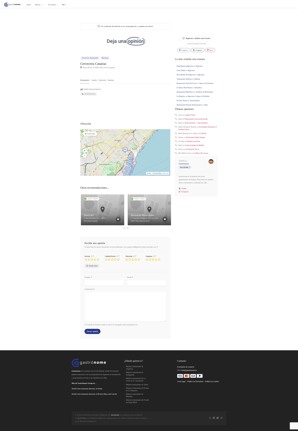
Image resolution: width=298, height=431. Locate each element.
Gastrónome (184, 163)
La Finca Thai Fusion (184, 88)
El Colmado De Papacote (186, 75)
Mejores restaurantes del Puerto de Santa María (137, 401)
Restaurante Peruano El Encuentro (189, 105)
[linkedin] (213, 418)
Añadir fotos (93, 266)
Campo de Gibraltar (202, 96)
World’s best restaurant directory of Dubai (87, 389)
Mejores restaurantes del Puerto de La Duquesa (137, 389)
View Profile (184, 167)
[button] (85, 151)
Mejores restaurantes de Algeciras (134, 367)
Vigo (206, 105)
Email (130, 277)
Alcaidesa (198, 88)
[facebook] (217, 418)
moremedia (115, 415)
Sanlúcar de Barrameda (204, 92)
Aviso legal (181, 381)
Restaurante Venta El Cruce (186, 83)
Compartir (184, 50)
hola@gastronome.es (189, 370)
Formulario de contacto (185, 367)
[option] (102, 209)
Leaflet (149, 173)
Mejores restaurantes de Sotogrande (134, 373)
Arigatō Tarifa (190, 115)
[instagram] (221, 418)
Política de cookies (212, 381)
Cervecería (85, 58)
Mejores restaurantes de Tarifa (137, 385)
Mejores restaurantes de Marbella (134, 395)
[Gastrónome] (12, 4)
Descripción (84, 80)
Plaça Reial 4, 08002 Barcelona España (98, 67)
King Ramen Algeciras (185, 66)
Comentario (90, 289)
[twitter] (209, 418)
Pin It (211, 50)
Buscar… (38, 5)
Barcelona (105, 58)
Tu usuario (52, 5)
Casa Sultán (181, 70)
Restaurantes (94, 58)
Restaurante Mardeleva (185, 92)
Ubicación (102, 80)
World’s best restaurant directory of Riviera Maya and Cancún (94, 394)
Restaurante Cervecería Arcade (196, 119)
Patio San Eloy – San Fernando (196, 123)
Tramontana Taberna (184, 79)
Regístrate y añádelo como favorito (198, 38)
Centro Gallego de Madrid (194, 145)
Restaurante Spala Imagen (195, 137)
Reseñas (111, 80)
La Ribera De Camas (200, 153)
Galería (94, 80)
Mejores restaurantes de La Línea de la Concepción (136, 379)
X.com (183, 188)
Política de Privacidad (195, 381)
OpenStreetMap (157, 173)
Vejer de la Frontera (206, 83)
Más (63, 5)
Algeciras (199, 66)
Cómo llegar (91, 134)
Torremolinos (195, 100)
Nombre (88, 277)
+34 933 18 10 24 (89, 94)
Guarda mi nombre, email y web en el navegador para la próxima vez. (112, 325)
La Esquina (181, 96)
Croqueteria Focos (192, 149)
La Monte (202, 133)
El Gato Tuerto (182, 100)
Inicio (29, 5)
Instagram (185, 192)
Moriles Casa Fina (193, 141)
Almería (197, 79)
